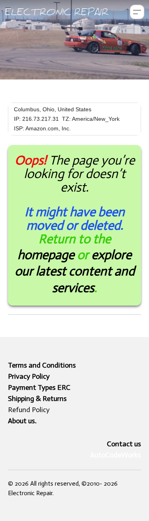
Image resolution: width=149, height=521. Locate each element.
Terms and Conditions (42, 365)
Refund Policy (29, 409)
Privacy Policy (29, 376)
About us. (22, 420)
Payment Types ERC (39, 387)
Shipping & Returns (37, 398)
